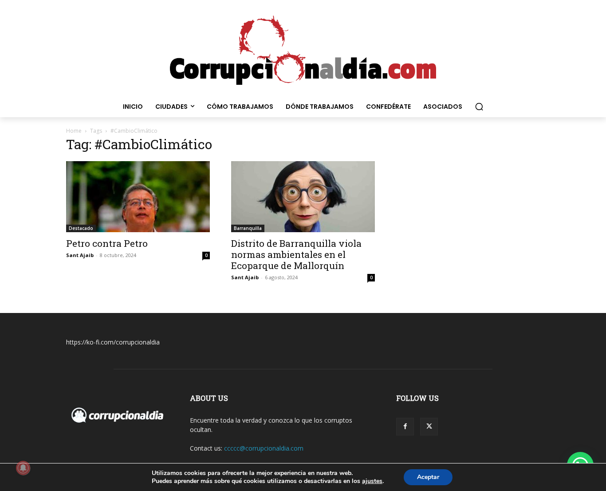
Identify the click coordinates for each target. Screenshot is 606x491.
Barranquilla (248, 228)
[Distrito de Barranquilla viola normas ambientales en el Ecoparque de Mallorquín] (303, 196)
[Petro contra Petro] (138, 196)
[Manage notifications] (23, 468)
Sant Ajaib (80, 255)
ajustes (372, 481)
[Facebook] (405, 427)
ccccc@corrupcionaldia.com (263, 448)
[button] (479, 106)
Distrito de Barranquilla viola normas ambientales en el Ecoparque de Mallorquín (296, 254)
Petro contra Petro (107, 243)
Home (74, 131)
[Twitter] (429, 427)
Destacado (81, 228)
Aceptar (428, 477)
